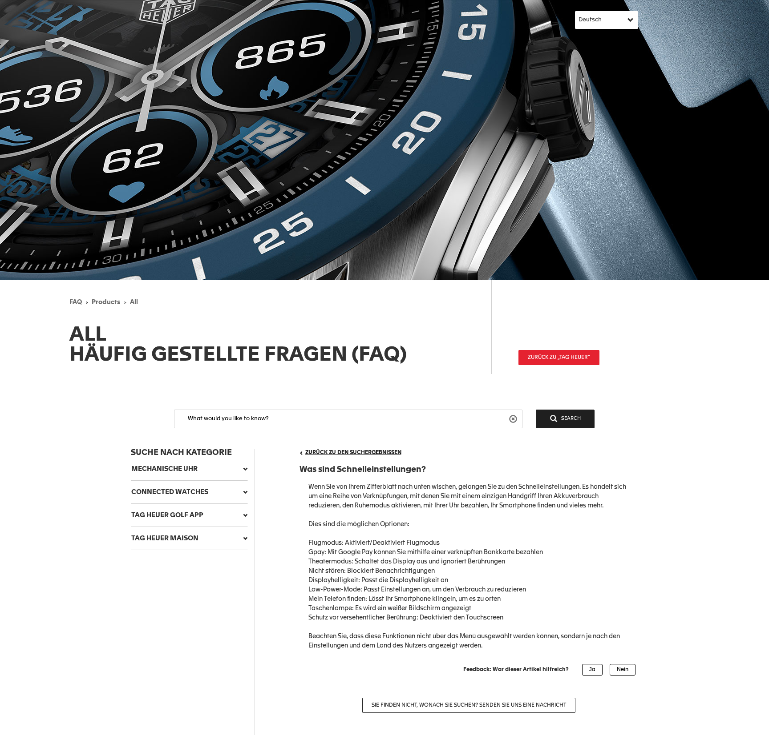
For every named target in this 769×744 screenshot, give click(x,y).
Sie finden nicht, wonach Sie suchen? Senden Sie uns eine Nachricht (469, 705)
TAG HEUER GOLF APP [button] (167, 515)
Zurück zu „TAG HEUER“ (559, 357)
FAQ (75, 302)
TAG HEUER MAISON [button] (164, 538)
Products (106, 302)
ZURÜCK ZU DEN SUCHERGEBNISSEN (353, 452)
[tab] (189, 469)
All (134, 302)
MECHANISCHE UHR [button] (164, 469)
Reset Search (514, 418)
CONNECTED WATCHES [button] (169, 492)
